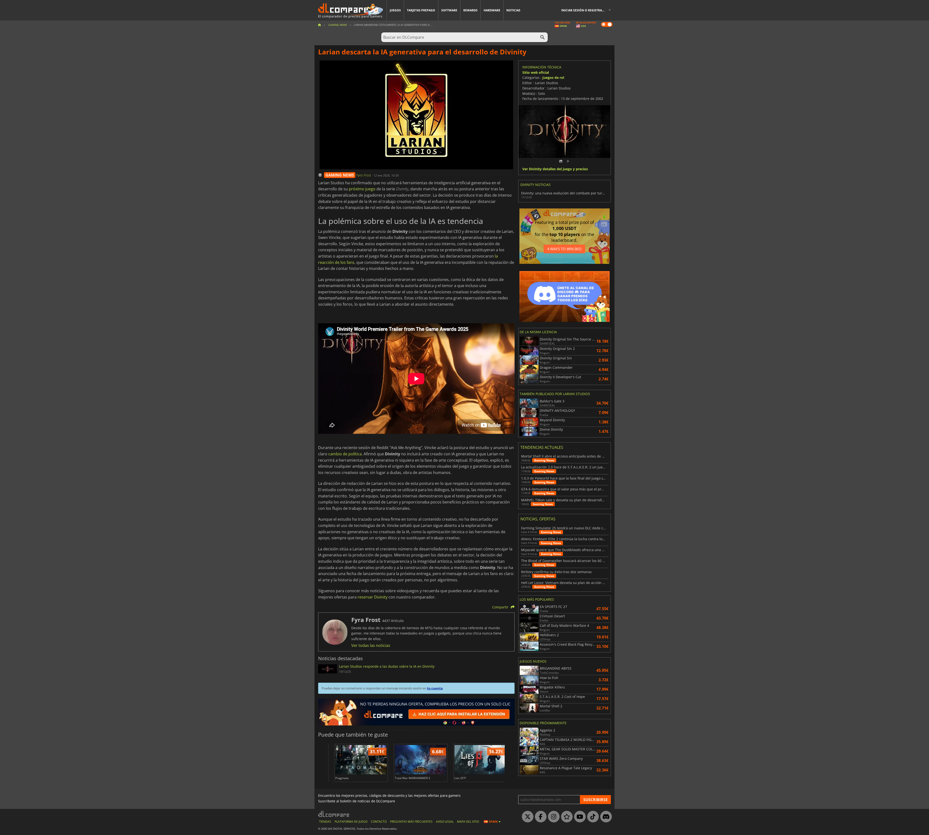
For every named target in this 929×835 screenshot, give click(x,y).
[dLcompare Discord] (605, 817)
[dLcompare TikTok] (592, 817)
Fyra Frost (364, 175)
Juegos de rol (553, 77)
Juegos (395, 10)
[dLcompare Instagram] (553, 817)
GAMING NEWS (339, 175)
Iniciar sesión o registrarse (584, 10)
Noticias (513, 10)
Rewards (470, 10)
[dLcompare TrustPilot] (566, 817)
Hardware (492, 10)
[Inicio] (319, 25)
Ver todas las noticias (370, 645)
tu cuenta (435, 688)
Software (449, 10)
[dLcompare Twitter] (526, 817)
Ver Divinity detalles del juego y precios (555, 169)
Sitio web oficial (535, 72)
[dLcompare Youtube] (579, 817)
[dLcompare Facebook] (539, 817)
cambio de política (345, 454)
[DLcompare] (334, 814)
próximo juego (362, 189)
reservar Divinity (373, 597)
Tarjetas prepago (421, 10)
